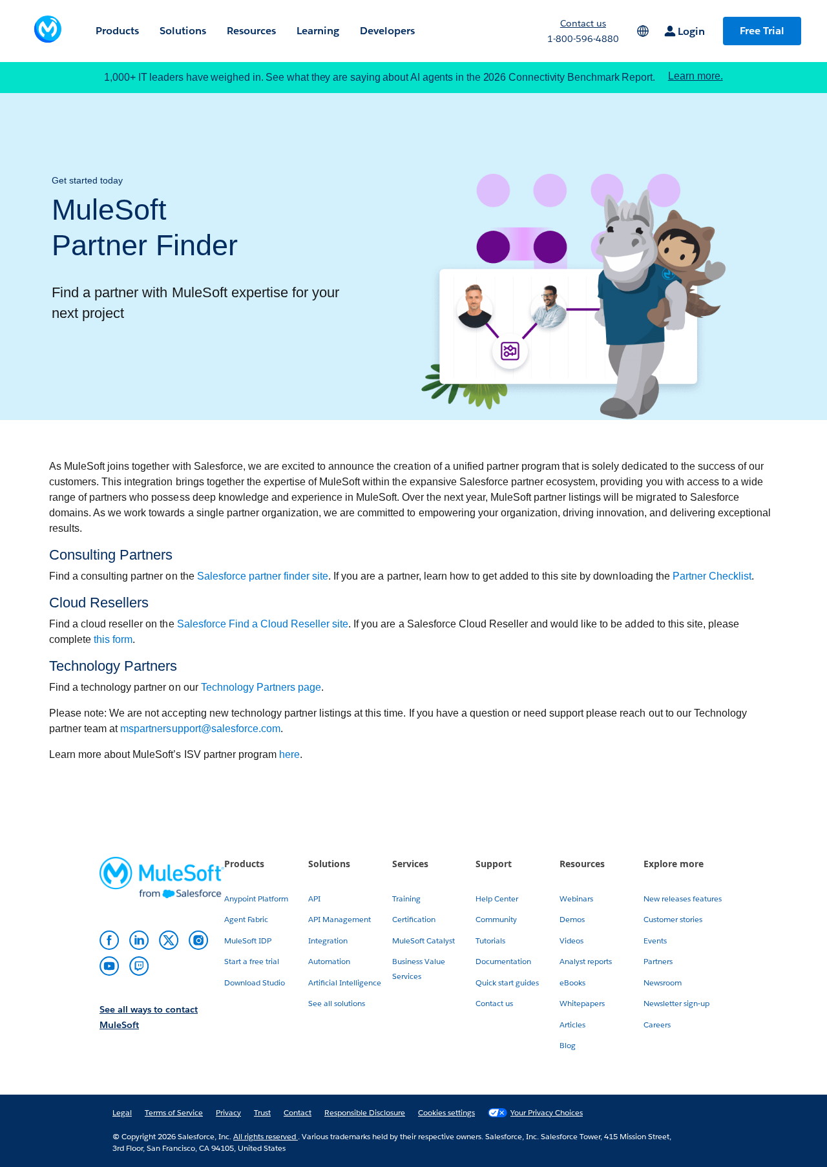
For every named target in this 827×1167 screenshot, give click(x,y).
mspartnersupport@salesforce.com (200, 728)
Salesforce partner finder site (263, 576)
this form (113, 639)
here (289, 754)
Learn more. (695, 76)
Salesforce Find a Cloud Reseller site (263, 623)
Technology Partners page (261, 687)
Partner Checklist (712, 576)
